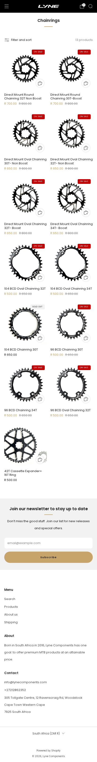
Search (9, 599)
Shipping (11, 622)
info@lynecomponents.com (25, 682)
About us (11, 614)
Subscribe (48, 557)
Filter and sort (21, 40)
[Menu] (6, 6)
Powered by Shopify (48, 750)
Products (11, 606)
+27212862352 (15, 690)
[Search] (90, 6)
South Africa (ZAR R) (46, 733)
